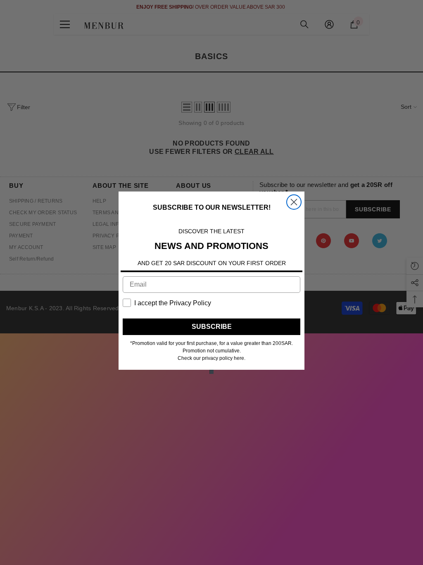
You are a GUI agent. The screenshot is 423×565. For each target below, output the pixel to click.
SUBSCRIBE (212, 326)
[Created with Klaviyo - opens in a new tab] (211, 372)
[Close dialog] (294, 202)
